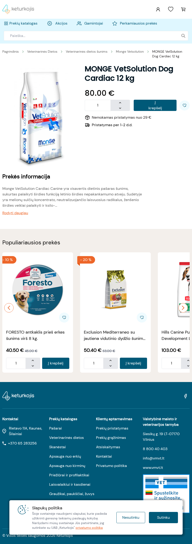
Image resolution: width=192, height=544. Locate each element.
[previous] (9, 307)
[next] (183, 307)
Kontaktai (104, 456)
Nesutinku (130, 517)
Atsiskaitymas (108, 447)
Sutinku (163, 517)
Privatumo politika (111, 465)
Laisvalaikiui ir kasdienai (69, 484)
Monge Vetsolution (130, 51)
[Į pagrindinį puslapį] (18, 9)
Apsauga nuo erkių (65, 456)
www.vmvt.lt (153, 467)
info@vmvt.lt (153, 458)
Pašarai (55, 428)
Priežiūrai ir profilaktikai (69, 475)
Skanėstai (57, 447)
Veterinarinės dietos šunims (86, 51)
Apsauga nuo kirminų (67, 465)
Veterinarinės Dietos (42, 51)
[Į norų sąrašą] (170, 9)
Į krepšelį (155, 105)
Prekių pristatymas (112, 428)
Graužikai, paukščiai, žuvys (71, 493)
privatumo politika (89, 528)
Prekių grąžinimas (111, 437)
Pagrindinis (10, 51)
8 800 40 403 (155, 448)
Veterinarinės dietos (66, 437)
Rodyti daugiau (15, 212)
